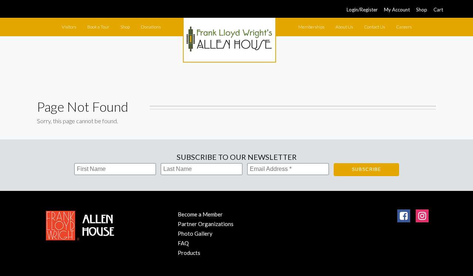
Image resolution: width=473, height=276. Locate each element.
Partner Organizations (206, 224)
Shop (421, 10)
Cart (438, 10)
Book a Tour (98, 27)
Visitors (69, 27)
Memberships (311, 27)
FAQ (183, 243)
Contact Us (374, 27)
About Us (344, 27)
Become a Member (200, 214)
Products (189, 252)
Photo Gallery (195, 233)
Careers (404, 27)
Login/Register (362, 10)
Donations (151, 27)
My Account (397, 10)
